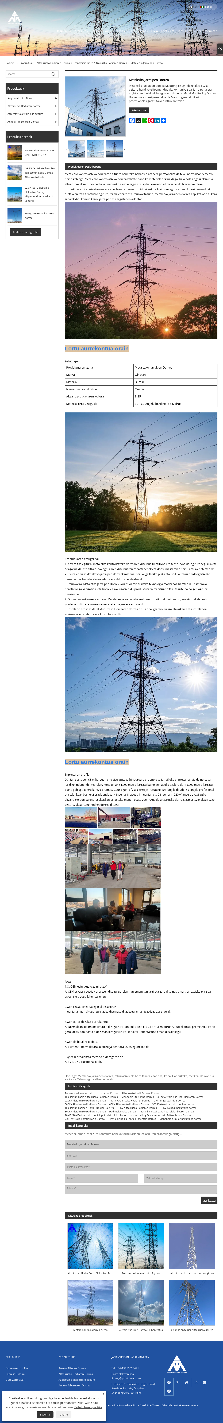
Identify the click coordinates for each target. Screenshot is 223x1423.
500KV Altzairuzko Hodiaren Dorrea (85, 1104)
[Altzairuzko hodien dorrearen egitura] (192, 1245)
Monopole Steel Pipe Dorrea (137, 1097)
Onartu (64, 1414)
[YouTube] (186, 1382)
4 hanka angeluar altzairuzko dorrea (192, 1330)
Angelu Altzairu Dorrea (20, 98)
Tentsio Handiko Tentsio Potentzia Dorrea (132, 1118)
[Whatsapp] (204, 1382)
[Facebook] (169, 1382)
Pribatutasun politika (88, 1407)
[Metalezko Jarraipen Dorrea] (76, 149)
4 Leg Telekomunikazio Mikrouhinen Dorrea (165, 1115)
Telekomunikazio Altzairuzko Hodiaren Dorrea (91, 1097)
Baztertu (45, 1414)
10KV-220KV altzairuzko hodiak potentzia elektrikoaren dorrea (101, 1115)
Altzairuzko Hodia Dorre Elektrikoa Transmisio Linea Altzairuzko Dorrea (91, 1273)
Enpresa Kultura (15, 1374)
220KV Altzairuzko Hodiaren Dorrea (85, 1100)
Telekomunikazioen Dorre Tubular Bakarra (89, 1107)
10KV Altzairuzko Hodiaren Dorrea (137, 1107)
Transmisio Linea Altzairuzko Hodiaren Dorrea (100, 63)
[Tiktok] (169, 1391)
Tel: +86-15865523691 (125, 1368)
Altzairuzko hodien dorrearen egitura (192, 1273)
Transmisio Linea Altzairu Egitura (141, 1273)
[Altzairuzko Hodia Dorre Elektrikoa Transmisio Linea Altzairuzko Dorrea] (90, 1245)
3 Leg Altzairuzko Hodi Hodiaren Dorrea (180, 1097)
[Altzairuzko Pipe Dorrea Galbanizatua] (141, 1301)
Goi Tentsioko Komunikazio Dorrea (85, 1118)
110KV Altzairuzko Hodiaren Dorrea (129, 1100)
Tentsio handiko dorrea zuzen (90, 1330)
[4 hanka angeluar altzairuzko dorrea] (192, 1301)
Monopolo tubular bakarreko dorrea (181, 1118)
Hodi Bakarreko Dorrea (122, 1111)
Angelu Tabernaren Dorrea (23, 121)
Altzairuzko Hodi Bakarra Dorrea (140, 1093)
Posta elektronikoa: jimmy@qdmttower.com (126, 1376)
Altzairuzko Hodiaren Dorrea (53, 63)
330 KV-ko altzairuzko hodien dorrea (173, 1104)
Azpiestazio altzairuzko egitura (25, 113)
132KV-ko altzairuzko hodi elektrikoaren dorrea (166, 1111)
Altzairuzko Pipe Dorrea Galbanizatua (141, 1330)
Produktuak (26, 63)
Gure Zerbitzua (15, 1379)
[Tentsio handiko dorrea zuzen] (90, 1301)
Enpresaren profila (17, 1368)
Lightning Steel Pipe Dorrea (170, 1100)
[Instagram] (195, 1382)
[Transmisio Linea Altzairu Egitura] (141, 1245)
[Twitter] (177, 1382)
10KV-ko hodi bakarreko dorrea (178, 1107)
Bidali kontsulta (139, 110)
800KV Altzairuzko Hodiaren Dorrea (85, 1111)
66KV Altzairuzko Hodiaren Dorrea (129, 1104)
